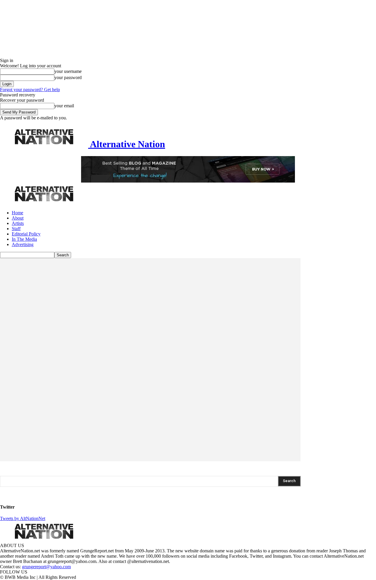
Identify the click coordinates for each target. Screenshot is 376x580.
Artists (18, 223)
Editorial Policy (26, 233)
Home (17, 212)
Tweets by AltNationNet (22, 518)
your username (68, 71)
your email (64, 105)
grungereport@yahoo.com (46, 566)
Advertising (22, 244)
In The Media (24, 239)
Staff (16, 228)
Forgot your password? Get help (30, 89)
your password (68, 77)
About (18, 217)
